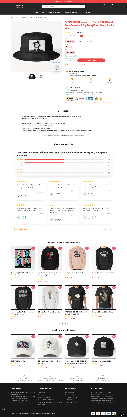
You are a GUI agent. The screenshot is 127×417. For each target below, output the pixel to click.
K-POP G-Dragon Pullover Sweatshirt (103, 273)
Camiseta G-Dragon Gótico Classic (102, 312)
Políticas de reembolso (71, 397)
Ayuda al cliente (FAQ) (71, 402)
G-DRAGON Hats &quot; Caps (37, 17)
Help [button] (124, 414)
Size (66, 49)
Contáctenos (68, 399)
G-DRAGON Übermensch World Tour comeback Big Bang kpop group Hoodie (49, 275)
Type (66, 38)
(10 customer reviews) (78, 32)
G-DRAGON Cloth (21, 17)
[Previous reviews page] (102, 229)
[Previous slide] (13, 47)
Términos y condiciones (44, 395)
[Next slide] (59, 47)
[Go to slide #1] (32, 76)
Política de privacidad (44, 397)
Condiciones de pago (70, 395)
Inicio (12, 17)
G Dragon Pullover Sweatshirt (74, 273)
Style (66, 44)
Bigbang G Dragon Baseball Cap (101, 361)
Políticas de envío (69, 392)
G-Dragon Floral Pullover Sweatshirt (49, 312)
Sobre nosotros (42, 392)
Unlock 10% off (3, 409)
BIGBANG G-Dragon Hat (18, 361)
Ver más (63, 323)
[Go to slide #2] (41, 76)
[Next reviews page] (111, 229)
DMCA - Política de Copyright (46, 399)
